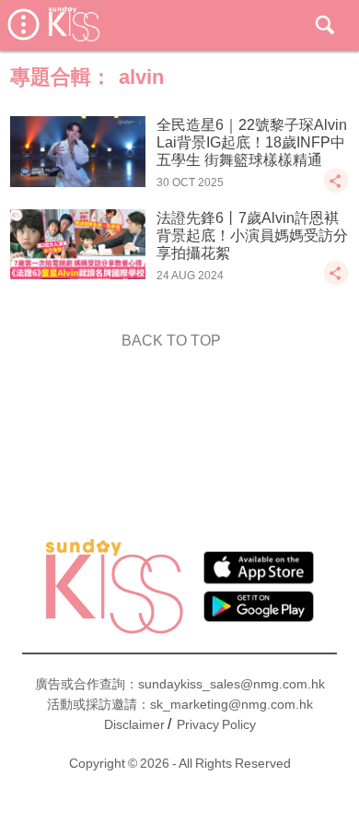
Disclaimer (134, 724)
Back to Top (171, 340)
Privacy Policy (216, 724)
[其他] (336, 189)
